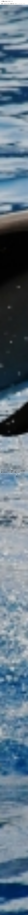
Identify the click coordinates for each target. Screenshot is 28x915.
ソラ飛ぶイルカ (7, 1)
